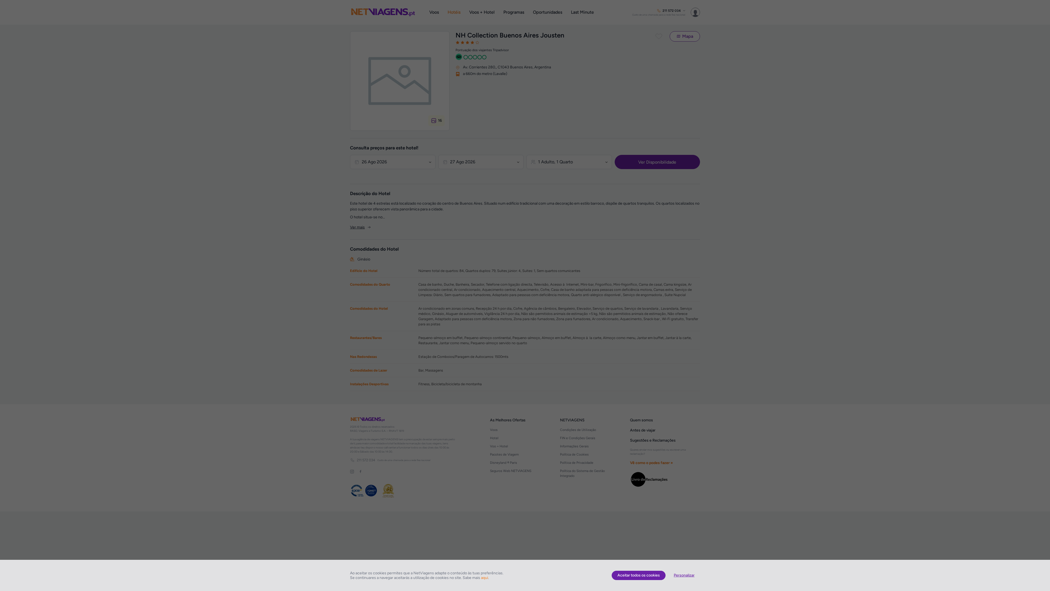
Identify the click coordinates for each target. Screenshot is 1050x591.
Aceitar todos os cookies (638, 575)
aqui (484, 577)
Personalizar (684, 575)
